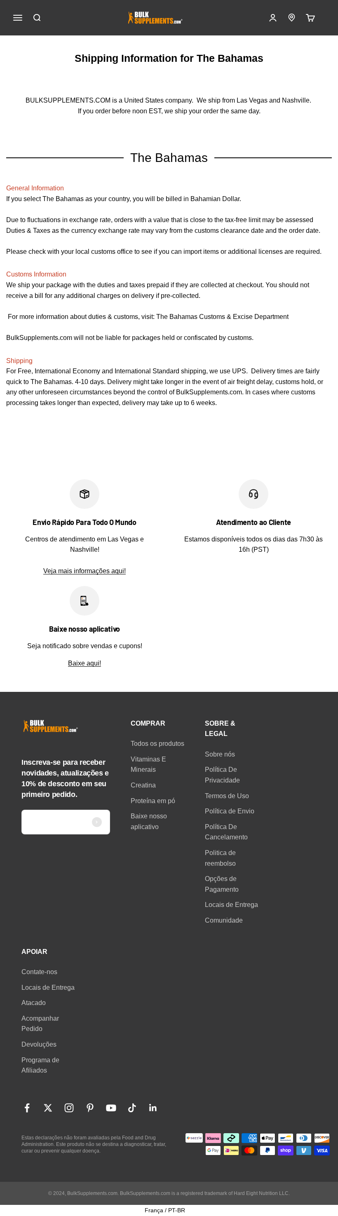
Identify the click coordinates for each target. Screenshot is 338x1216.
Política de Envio (229, 811)
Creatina (143, 785)
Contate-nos (39, 971)
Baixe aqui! (84, 663)
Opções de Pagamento (222, 884)
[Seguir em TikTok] (132, 1107)
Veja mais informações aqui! (84, 570)
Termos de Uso (227, 795)
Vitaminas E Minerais (148, 764)
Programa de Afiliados (40, 1065)
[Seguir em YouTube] (111, 1107)
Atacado (33, 1002)
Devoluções (38, 1044)
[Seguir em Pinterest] (90, 1107)
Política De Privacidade (222, 775)
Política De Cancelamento (226, 832)
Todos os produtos (157, 743)
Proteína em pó (153, 800)
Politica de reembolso (220, 858)
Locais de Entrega (231, 904)
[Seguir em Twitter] (48, 1107)
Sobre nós (220, 754)
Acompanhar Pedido (40, 1024)
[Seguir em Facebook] (27, 1107)
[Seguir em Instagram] (69, 1107)
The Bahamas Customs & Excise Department (222, 316)
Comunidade (224, 920)
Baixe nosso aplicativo (149, 821)
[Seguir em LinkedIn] (153, 1107)
